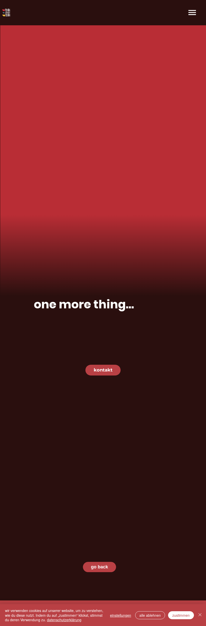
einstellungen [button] (120, 615)
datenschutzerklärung (64, 619)
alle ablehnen (150, 615)
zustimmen (181, 615)
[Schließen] (200, 615)
